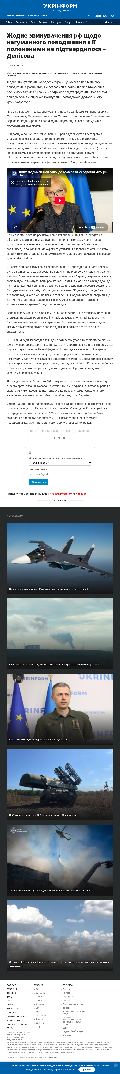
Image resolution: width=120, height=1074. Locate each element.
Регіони (43, 22)
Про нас (66, 989)
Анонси (44, 15)
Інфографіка (13, 1009)
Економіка (21, 22)
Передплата (68, 997)
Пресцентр (33, 15)
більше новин (60, 500)
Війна (9, 22)
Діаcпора (40, 1023)
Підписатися (38, 482)
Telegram (53, 493)
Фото (9, 997)
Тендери (66, 1008)
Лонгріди (11, 1012)
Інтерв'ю (11, 993)
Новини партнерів (16, 1016)
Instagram (66, 493)
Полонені (67, 431)
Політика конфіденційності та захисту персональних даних (73, 1020)
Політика (40, 997)
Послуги (10, 15)
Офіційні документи (17, 1024)
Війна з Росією (82, 431)
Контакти (67, 993)
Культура (56, 22)
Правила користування (73, 1004)
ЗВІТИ (65, 1028)
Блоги (10, 1005)
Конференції (13, 1020)
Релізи (10, 1028)
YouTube (81, 493)
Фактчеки (40, 1004)
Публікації (12, 989)
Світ (33, 22)
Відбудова (40, 993)
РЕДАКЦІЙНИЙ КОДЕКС (74, 1032)
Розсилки (67, 1035)
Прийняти (87, 1069)
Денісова (34, 431)
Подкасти (12, 985)
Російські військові (50, 431)
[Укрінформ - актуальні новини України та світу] (60, 5)
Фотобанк (21, 15)
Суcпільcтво (41, 1015)
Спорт (68, 22)
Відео (9, 1001)
